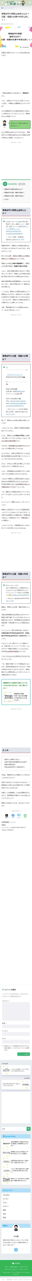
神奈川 (23, 827)
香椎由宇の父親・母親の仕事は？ (14, 192)
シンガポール (7, 827)
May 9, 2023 (10, 601)
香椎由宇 (11, 830)
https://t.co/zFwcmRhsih (17, 401)
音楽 (4, 1217)
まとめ (6, 199)
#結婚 (19, 221)
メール (5, 1031)
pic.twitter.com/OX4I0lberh (14, 233)
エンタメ (13, 822)
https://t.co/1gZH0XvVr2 (13, 231)
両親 (13, 827)
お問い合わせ (14, 1267)
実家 (18, 827)
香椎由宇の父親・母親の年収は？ (14, 196)
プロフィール (23, 1267)
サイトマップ (23, 1269)
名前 (4, 1023)
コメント (6, 1001)
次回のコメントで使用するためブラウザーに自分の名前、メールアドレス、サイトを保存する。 (16, 1048)
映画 (4, 1210)
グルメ (5, 1202)
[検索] (29, 1129)
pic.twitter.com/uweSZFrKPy (20, 595)
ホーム (7, 1267)
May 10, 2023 (10, 414)
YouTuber (6, 1195)
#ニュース (16, 229)
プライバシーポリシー (11, 1269)
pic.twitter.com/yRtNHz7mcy (15, 406)
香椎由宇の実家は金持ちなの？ (13, 189)
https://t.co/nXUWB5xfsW (18, 403)
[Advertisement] (16, 74)
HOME (17, 1263)
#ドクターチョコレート (14, 374)
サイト (4, 1038)
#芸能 (11, 229)
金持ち (5, 830)
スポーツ (6, 1206)
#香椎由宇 (19, 391)
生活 (4, 1214)
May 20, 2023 (20, 239)
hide (21, 184)
